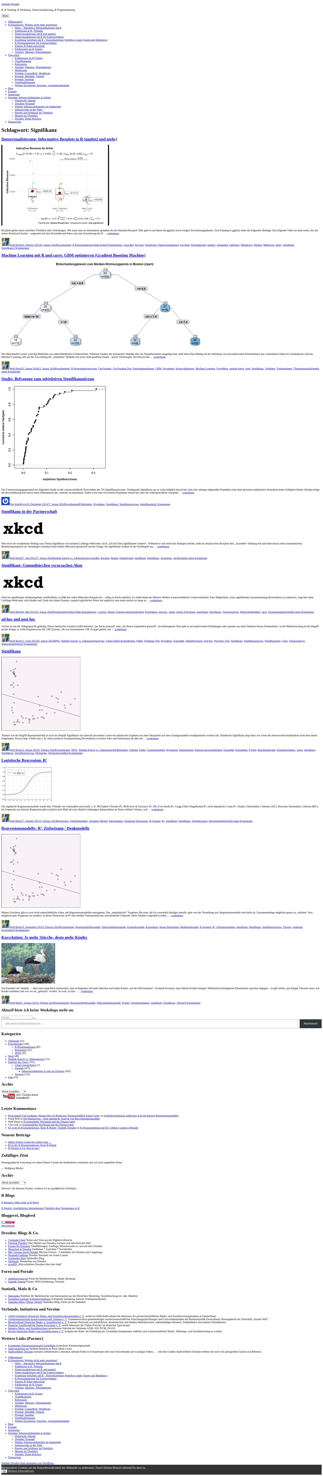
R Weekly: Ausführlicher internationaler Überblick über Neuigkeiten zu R (40, 1208)
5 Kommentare (193, 1002)
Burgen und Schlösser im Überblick (34, 112)
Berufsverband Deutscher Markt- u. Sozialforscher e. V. (37, 1322)
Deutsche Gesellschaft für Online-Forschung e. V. (34, 1325)
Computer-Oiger (17, 1240)
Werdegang (21, 70)
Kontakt (12, 91)
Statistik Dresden (10, 4)
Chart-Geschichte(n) (25, 1065)
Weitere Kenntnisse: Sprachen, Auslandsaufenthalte (42, 85)
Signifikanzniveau (129, 504)
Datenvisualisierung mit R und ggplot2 (35, 33)
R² (163, 821)
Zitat (72, 821)
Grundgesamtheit (156, 750)
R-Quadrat (154, 821)
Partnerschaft (126, 558)
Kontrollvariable (136, 927)
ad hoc (101, 641)
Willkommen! (15, 21)
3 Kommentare (21, 930)
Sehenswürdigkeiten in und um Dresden (43, 1071)
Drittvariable (93, 927)
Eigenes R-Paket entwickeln (30, 46)
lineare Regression (169, 927)
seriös (172, 612)
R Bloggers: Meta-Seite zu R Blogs (20, 1202)
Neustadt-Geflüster (18, 1255)
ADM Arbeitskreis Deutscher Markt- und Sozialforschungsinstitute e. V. (46, 1316)
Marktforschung (194, 641)
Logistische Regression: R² (24, 760)
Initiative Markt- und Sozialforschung (28, 1328)
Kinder (125, 1002)
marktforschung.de (18, 1278)
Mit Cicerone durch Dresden (23, 1252)
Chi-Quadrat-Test (122, 368)
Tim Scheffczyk (18, 504)
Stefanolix (13, 1261)
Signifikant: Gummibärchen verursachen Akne (41, 565)
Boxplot (139, 245)
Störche (181, 1002)
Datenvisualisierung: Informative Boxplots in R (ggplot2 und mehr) (59, 139)
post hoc (162, 612)
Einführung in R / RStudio (29, 30)
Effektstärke (85, 504)
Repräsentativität (266, 750)
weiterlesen (113, 233)
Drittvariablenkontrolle (114, 927)
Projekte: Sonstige (24, 79)
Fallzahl (133, 750)
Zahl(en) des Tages (18, 1062)
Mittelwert (268, 245)
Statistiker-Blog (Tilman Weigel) (25, 1302)
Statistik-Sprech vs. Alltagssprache (71, 558)
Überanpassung (301, 368)
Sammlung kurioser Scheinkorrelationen (29, 1299)
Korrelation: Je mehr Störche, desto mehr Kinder (44, 937)
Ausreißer (128, 245)
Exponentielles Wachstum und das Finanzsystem (49, 1121)
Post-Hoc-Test (221, 641)
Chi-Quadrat (104, 368)
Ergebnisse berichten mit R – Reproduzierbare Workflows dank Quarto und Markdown (61, 40)
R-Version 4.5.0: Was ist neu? (24, 1148)
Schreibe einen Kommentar (192, 558)
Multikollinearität (189, 927)
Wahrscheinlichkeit (250, 612)
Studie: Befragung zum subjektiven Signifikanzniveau (47, 379)
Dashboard (150, 245)
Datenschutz (14, 121)
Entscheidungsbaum (143, 368)
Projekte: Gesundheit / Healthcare (32, 73)
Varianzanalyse (231, 612)
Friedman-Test (151, 641)
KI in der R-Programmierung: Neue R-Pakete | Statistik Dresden (42, 1127)
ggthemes (234, 245)
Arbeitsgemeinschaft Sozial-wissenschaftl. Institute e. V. (37, 1319)
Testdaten (270, 368)
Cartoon (102, 612)
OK (4, 1471)
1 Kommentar (163, 504)
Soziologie (166, 558)
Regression (63, 821)
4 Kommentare (75, 753)
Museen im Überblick (26, 115)
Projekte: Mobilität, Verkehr (29, 76)
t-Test (285, 641)
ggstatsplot (222, 245)
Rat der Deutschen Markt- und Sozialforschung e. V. (36, 1331)
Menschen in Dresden (19, 1249)
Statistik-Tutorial (17, 1281)
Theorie (287, 927)
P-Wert (252, 750)
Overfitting (222, 368)
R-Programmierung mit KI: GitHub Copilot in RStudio (109, 1127)
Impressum (14, 94)
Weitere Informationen (21, 1471)
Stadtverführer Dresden (20, 1351)
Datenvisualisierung (168, 245)
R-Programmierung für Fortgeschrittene (36, 43)
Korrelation (151, 612)
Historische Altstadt (25, 100)
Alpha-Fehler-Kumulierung (107, 245)
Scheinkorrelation (286, 750)
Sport (11, 1056)
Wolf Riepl (15, 245)
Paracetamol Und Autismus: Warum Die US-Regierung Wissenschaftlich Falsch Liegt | (54, 1115)
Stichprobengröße (57, 753)
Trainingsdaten (284, 368)
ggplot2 (211, 245)
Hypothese (168, 368)
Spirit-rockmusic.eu (18, 1348)
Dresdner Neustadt (25, 103)
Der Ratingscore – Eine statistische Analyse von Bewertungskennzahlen (61, 1118)
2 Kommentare (21, 248)
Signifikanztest (148, 504)
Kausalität (179, 641)
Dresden (19, 1068)
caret (94, 368)
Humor (114, 558)
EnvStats (185, 245)
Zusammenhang (276, 612)
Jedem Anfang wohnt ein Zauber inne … (29, 1142)
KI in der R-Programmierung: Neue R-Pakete (32, 1145)
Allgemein (13, 1040)
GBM (158, 368)
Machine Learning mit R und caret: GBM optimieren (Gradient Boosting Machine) (73, 255)
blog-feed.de (8, 1225)
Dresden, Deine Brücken (28, 118)
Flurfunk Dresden (17, 1243)
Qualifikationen (23, 61)
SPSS (57, 641)
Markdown (247, 245)
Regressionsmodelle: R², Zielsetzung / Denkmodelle (45, 828)
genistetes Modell (98, 821)
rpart (247, 368)
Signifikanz (7, 248)
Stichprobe (41, 753)
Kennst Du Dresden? (19, 1246)
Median (258, 245)
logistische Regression (136, 821)
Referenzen (21, 64)
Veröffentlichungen (25, 82)
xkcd (175, 558)
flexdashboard (198, 245)
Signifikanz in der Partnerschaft (29, 511)
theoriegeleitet (216, 821)
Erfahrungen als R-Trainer (29, 49)
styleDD (12, 1264)
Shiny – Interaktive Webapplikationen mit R (38, 27)
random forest (236, 368)
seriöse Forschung (185, 612)
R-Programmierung (83, 245)
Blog (10, 88)
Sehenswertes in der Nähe (28, 109)
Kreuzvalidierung (185, 368)
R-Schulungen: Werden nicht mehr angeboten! (32, 24)
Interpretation (186, 750)
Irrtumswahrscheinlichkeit (130, 612)
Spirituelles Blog (17, 1258)
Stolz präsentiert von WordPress (37, 1463)
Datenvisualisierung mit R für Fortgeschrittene (39, 37)
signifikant (288, 245)
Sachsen (19, 1074)
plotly (278, 245)
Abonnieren (311, 1023)
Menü (5, 16)
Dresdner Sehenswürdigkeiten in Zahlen (29, 97)
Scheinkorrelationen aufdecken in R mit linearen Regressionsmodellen (141, 1115)
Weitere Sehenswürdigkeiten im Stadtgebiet (38, 106)
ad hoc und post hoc (18, 619)
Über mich (13, 55)
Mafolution (14, 1296)
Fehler (139, 641)
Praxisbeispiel (64, 245)
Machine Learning (205, 368)
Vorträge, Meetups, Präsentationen (33, 52)
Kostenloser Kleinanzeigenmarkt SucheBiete (32, 1345)
